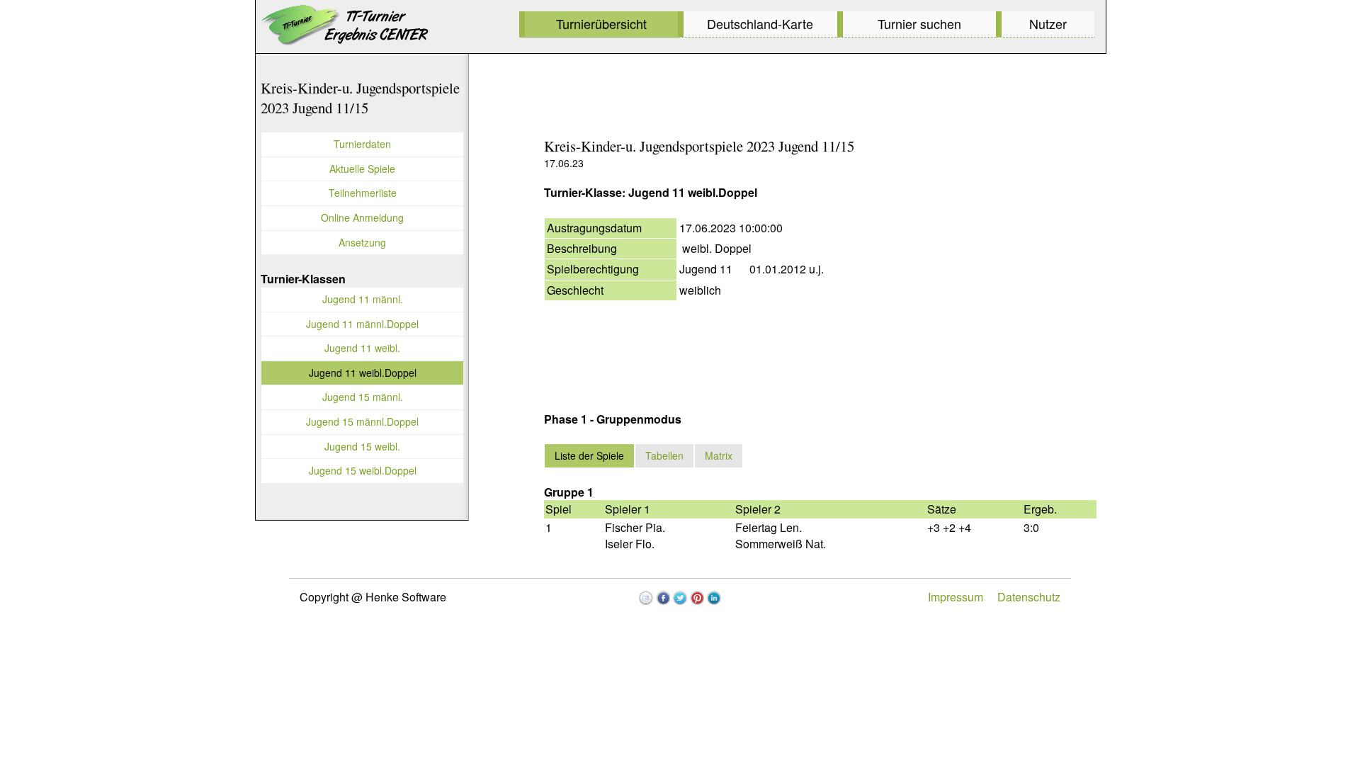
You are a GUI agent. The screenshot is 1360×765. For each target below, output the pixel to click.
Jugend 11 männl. (362, 299)
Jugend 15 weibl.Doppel (362, 470)
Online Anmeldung (362, 217)
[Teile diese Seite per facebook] (663, 598)
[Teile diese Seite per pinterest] (697, 598)
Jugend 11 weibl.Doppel (362, 373)
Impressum (955, 597)
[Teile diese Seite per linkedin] (714, 598)
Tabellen (664, 455)
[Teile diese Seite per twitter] (680, 598)
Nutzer (1048, 23)
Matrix (718, 455)
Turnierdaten (362, 144)
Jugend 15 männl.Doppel (362, 421)
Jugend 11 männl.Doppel (362, 324)
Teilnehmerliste (363, 193)
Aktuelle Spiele (362, 169)
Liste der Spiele (589, 455)
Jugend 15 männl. (362, 397)
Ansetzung (362, 242)
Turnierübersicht (601, 23)
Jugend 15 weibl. (362, 446)
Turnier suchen (919, 23)
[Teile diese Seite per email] (646, 598)
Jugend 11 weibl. (362, 348)
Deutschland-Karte (760, 23)
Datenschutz (1028, 597)
